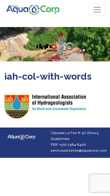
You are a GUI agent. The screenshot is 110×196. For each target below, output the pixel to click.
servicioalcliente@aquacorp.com (79, 150)
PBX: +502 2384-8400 (68, 145)
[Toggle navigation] (97, 10)
